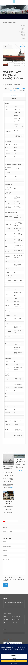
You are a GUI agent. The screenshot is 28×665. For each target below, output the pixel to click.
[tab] (14, 95)
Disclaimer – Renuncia (9, 633)
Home (21, 24)
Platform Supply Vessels (22, 30)
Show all (23, 46)
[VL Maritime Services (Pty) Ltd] (14, 2)
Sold (24, 90)
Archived (19, 88)
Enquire (20, 470)
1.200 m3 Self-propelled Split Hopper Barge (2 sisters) (19, 461)
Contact (14, 98)
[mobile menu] (2, 2)
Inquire (11, 487)
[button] (22, 51)
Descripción (14, 95)
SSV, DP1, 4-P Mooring (8, 466)
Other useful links (8, 639)
